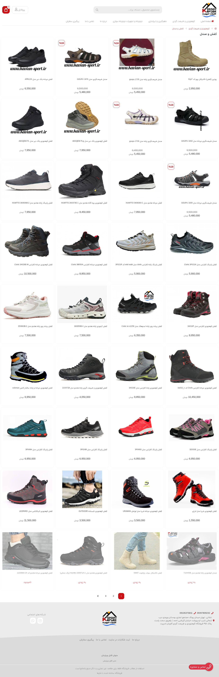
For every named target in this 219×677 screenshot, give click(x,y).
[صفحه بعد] (98, 596)
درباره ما (103, 21)
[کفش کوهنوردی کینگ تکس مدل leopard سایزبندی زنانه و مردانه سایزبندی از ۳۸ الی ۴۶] (27, 489)
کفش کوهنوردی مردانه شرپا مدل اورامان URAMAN (142, 511)
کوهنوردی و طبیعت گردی (184, 21)
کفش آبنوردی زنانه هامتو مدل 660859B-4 (90, 326)
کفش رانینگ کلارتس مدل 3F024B (93, 450)
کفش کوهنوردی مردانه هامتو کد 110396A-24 (34, 573)
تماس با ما (89, 21)
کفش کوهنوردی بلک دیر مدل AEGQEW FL (35, 141)
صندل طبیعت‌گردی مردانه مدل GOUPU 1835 (199, 203)
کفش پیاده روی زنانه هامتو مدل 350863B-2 (35, 326)
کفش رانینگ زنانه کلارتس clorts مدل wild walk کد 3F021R (138, 265)
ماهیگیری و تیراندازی (157, 21)
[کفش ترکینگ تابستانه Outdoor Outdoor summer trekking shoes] (82, 489)
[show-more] (214, 58)
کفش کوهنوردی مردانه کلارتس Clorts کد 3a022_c (197, 388)
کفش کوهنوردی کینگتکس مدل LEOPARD (35, 511)
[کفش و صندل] (109, 618)
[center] (97, 10)
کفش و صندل (178, 28)
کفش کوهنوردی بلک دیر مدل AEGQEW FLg (89, 141)
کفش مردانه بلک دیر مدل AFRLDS (38, 79)
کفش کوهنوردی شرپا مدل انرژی (204, 511)
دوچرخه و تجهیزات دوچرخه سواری (127, 21)
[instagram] (40, 621)
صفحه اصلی (206, 21)
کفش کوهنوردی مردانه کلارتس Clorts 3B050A (89, 265)
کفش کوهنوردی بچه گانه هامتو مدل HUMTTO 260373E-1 (84, 203)
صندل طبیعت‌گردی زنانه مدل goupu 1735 (145, 79)
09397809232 (203, 613)
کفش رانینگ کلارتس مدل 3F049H (38, 450)
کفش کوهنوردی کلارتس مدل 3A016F (202, 326)
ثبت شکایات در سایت (119, 639)
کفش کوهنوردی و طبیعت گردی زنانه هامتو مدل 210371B (84, 388)
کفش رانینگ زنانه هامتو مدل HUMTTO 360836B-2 (32, 203)
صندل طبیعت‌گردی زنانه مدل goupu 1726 (145, 141)
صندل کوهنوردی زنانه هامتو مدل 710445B (200, 573)
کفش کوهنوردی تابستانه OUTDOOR (93, 511)
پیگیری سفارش (72, 21)
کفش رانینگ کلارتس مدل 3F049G (148, 450)
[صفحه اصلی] (216, 28)
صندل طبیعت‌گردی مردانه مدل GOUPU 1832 (199, 141)
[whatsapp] (33, 621)
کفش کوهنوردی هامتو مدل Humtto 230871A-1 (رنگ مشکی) (83, 573)
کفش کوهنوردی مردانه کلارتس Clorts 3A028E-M (33, 265)
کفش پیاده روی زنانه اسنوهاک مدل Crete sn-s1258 (142, 326)
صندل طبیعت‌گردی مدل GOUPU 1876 (92, 79)
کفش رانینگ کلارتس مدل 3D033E (203, 450)
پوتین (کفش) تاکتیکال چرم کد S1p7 (202, 79)
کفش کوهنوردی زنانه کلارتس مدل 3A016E (145, 388)
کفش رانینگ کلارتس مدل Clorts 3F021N (200, 265)
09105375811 (186, 613)
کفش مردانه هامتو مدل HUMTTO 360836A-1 (144, 203)
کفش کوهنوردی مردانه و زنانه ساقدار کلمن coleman (32, 388)
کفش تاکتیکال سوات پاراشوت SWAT (148, 573)
